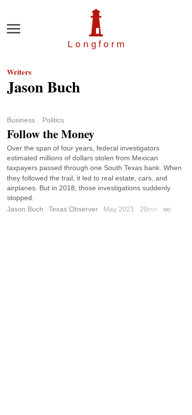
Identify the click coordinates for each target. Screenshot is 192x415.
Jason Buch (25, 209)
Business (21, 120)
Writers (19, 71)
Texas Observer (73, 209)
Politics (53, 120)
